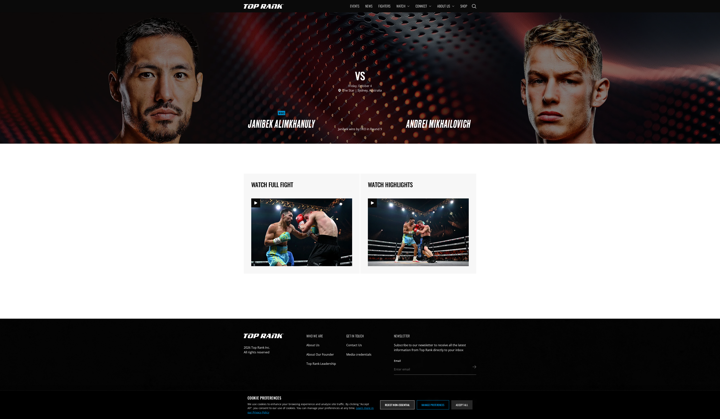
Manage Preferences (433, 405)
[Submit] (473, 367)
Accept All (462, 405)
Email (397, 361)
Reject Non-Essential (397, 405)
